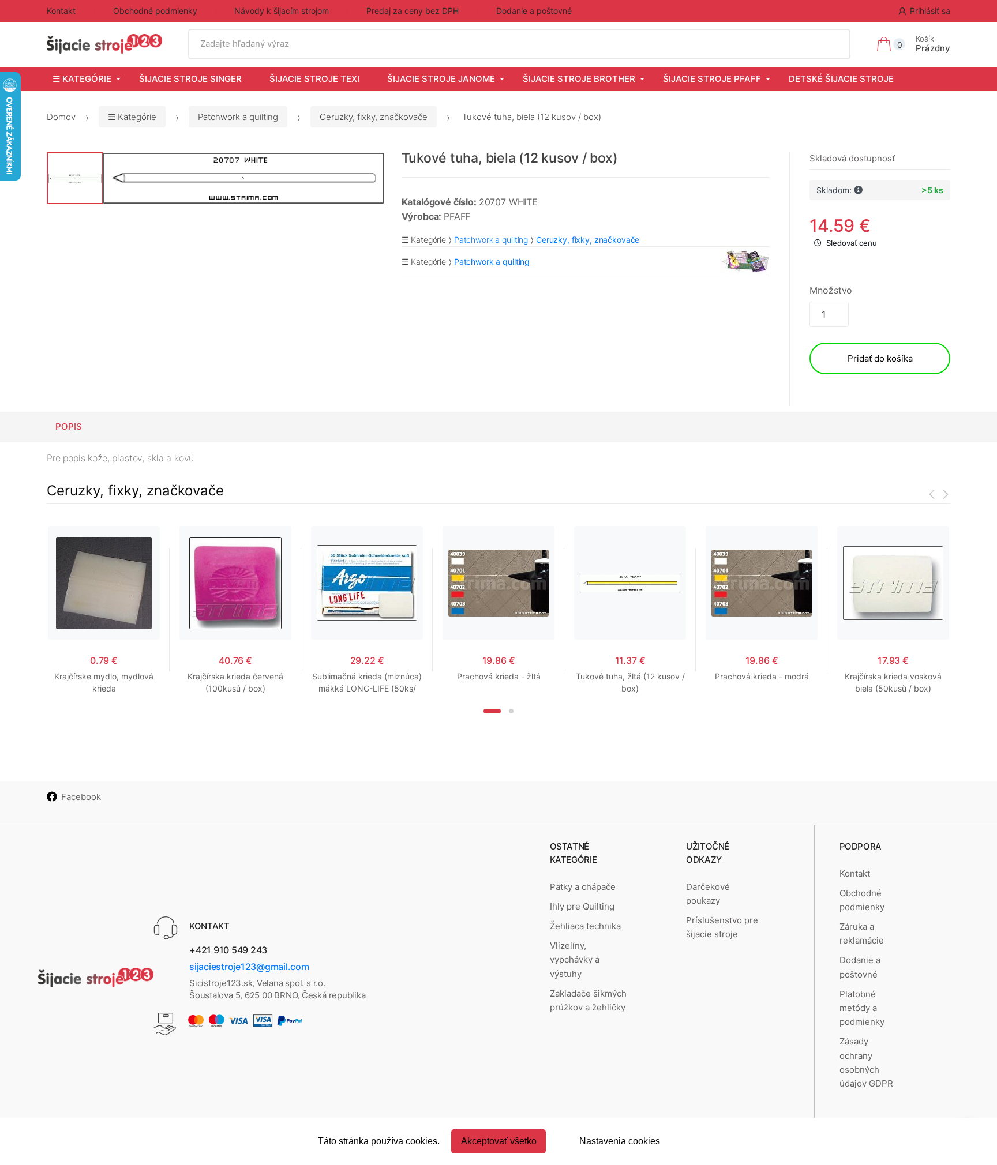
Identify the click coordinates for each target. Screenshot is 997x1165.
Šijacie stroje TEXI (314, 78)
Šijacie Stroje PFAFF (712, 78)
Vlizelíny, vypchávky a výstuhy (574, 959)
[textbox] (520, 44)
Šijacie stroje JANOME (441, 78)
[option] (243, 178)
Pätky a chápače (583, 886)
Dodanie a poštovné (534, 11)
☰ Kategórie (82, 78)
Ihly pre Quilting (582, 906)
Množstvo (830, 290)
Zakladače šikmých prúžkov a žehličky (588, 1000)
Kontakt (61, 11)
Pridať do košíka (880, 358)
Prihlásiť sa (930, 11)
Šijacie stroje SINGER (190, 78)
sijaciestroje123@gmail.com (249, 966)
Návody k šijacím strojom (281, 11)
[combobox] (520, 44)
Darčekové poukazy (708, 893)
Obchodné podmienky (155, 11)
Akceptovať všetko (499, 1141)
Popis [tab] (68, 426)
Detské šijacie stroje (841, 78)
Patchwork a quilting (238, 116)
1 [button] (492, 711)
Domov (61, 116)
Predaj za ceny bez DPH (412, 11)
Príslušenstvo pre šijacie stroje (722, 927)
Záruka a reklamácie (861, 933)
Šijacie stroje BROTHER (579, 78)
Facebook (81, 796)
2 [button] (511, 711)
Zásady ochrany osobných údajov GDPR (866, 1062)
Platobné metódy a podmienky (861, 1008)
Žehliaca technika (585, 925)
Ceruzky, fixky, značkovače (374, 116)
